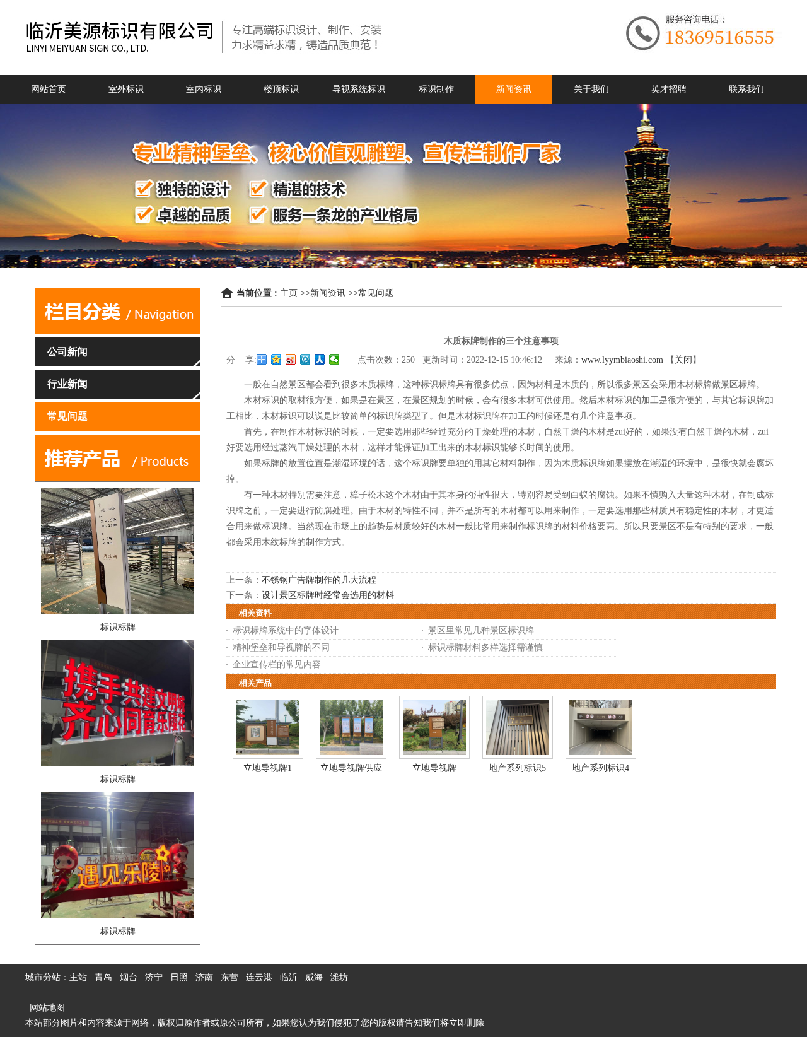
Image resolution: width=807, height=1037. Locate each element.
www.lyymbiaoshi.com (622, 360)
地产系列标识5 (517, 768)
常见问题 (375, 293)
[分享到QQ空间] (276, 359)
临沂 (289, 977)
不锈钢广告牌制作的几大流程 (319, 580)
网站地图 (47, 1007)
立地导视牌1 (267, 768)
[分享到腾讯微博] (305, 359)
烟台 (128, 977)
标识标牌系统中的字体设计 (286, 630)
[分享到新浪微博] (291, 359)
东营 (229, 977)
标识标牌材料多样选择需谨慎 (485, 647)
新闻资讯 (327, 293)
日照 (179, 977)
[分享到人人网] (320, 359)
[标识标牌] (117, 611)
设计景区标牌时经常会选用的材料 (328, 595)
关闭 (683, 360)
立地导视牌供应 (351, 768)
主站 (78, 977)
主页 (289, 293)
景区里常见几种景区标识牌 (481, 630)
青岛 (103, 977)
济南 (204, 977)
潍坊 (339, 977)
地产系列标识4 (600, 768)
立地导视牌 (434, 768)
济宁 (154, 977)
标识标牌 (118, 627)
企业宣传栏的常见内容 (277, 664)
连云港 (259, 977)
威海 (314, 977)
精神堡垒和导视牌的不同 (281, 647)
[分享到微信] (334, 359)
